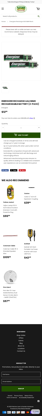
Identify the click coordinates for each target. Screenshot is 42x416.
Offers (21, 338)
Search (10, 395)
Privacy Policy (18, 395)
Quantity (5, 124)
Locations (21, 349)
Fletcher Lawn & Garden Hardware (22, 406)
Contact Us (21, 351)
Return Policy (29, 395)
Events (21, 341)
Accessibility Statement (26, 397)
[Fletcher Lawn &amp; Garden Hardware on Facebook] (38, 401)
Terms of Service (12, 397)
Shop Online (21, 335)
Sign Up (21, 389)
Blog (21, 343)
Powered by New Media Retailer (20, 408)
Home (4, 21)
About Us (21, 346)
